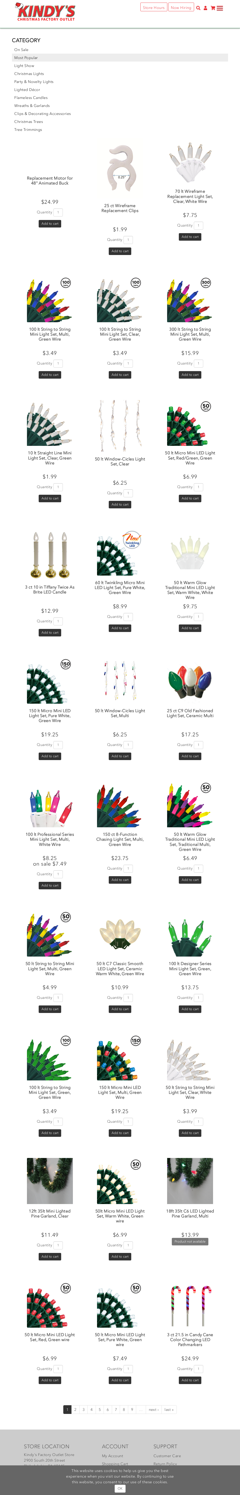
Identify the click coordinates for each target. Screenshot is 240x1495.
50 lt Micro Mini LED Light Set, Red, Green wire (50, 1337)
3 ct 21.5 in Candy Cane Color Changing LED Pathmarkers (190, 1339)
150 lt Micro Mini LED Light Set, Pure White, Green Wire (50, 715)
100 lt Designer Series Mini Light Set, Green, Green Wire (190, 968)
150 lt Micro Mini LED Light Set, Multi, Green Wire (120, 1092)
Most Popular (26, 57)
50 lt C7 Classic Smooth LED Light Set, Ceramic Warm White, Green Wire (120, 968)
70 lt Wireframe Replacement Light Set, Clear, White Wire (190, 196)
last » (169, 1409)
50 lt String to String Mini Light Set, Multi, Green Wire (50, 968)
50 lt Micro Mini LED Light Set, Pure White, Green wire (120, 1339)
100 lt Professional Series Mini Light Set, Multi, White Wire (50, 839)
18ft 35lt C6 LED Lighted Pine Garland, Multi (190, 1214)
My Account (112, 1455)
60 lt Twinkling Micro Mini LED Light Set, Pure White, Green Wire (120, 587)
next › (154, 1409)
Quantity (44, 212)
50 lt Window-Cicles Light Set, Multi (120, 713)
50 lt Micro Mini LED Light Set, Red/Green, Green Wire (190, 457)
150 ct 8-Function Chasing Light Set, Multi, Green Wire (120, 839)
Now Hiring (181, 7)
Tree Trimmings (28, 129)
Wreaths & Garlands (32, 105)
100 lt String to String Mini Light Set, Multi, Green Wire (50, 334)
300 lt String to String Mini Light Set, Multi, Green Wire (190, 334)
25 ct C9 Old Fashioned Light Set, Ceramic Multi (190, 713)
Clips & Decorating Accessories (42, 113)
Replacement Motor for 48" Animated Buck (50, 181)
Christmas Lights (29, 73)
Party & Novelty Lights (34, 81)
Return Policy (165, 1463)
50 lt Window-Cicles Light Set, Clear (120, 461)
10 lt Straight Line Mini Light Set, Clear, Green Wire (50, 457)
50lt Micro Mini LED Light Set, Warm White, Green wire (120, 1216)
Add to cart (49, 224)
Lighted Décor (27, 89)
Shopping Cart (115, 1463)
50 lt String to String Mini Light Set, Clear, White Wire (190, 1092)
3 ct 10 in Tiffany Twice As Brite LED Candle (50, 590)
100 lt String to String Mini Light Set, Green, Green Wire (50, 1092)
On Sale (21, 49)
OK (120, 1489)
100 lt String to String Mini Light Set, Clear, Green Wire (120, 334)
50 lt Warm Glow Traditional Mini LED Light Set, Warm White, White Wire (190, 590)
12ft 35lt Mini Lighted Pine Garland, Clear (50, 1214)
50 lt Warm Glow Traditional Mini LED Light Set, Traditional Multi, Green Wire (190, 842)
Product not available (190, 1242)
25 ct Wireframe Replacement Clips (120, 208)
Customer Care (167, 1455)
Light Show (24, 65)
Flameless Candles (31, 97)
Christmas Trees (28, 121)
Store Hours (154, 7)
